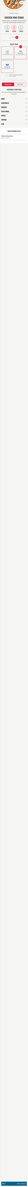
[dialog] (14, 593)
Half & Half (20, 84)
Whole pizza (8, 84)
